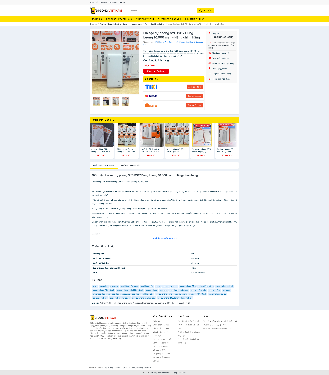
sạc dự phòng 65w (188, 286)
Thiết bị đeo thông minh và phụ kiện (189, 334)
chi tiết (130, 165)
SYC (156, 42)
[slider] (96, 101)
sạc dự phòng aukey (217, 294)
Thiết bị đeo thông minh (169, 19)
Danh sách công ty (160, 343)
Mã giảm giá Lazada (161, 353)
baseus (166, 286)
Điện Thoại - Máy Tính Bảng (119, 19)
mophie (174, 286)
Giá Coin (147, 368)
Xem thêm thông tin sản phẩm (164, 238)
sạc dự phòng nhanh (224, 286)
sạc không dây (147, 286)
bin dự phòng (187, 298)
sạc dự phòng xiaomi (121, 294)
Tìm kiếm (206, 10)
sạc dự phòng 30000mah (103, 290)
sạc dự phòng (151, 290)
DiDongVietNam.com (160, 373)
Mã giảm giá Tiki (159, 350)
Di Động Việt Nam (178, 373)
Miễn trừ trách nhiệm (161, 332)
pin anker (226, 290)
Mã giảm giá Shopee (161, 357)
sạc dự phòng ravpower (120, 298)
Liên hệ (122, 2)
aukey (158, 286)
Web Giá (139, 368)
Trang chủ (94, 2)
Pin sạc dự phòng (136, 24)
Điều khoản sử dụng (161, 328)
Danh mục (104, 2)
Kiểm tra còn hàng (156, 71)
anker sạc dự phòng (101, 294)
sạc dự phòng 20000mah (168, 298)
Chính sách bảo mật (161, 325)
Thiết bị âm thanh (145, 19)
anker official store (206, 286)
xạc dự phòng (214, 290)
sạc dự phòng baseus (179, 290)
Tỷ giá (106, 368)
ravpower (114, 286)
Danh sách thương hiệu (162, 339)
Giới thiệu (113, 2)
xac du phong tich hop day (143, 298)
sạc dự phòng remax (164, 294)
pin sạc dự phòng (100, 298)
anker (95, 286)
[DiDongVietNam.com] (106, 10)
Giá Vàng (131, 368)
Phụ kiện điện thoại (194, 19)
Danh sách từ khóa (160, 346)
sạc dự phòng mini (198, 290)
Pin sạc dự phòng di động (154, 24)
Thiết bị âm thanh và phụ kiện (188, 326)
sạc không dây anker (129, 286)
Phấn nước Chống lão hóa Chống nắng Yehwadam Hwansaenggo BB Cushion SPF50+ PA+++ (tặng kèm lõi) (145, 303)
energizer (164, 290)
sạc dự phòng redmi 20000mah (130, 290)
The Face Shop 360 (118, 368)
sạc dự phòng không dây (142, 294)
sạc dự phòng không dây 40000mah (190, 294)
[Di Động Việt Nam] (103, 317)
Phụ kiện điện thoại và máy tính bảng (113, 24)
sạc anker (104, 286)
